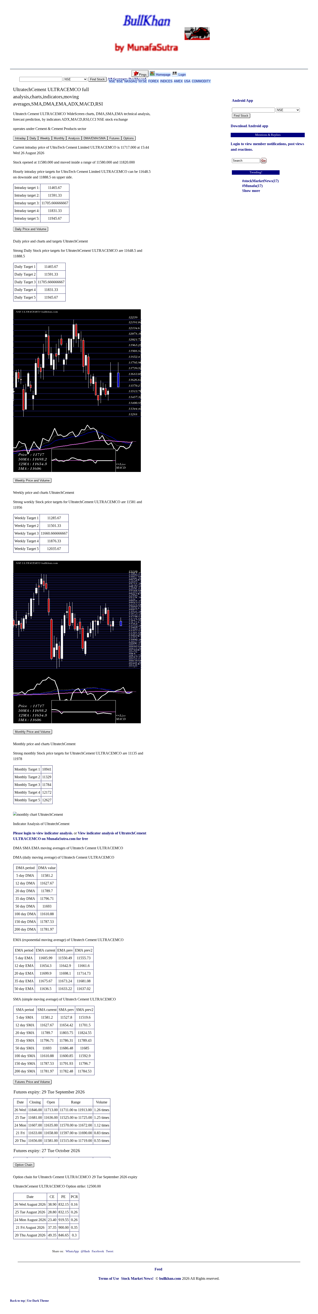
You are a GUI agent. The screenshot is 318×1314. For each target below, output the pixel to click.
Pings (143, 74)
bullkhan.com (170, 1278)
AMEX (178, 81)
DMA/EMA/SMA (95, 138)
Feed (158, 1269)
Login (182, 74)
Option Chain (23, 1165)
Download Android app (249, 126)
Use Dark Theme (38, 1300)
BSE (120, 81)
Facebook (98, 1251)
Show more (251, 191)
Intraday (20, 138)
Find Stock (97, 79)
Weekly (45, 138)
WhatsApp (72, 1251)
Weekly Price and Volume (32, 480)
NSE (112, 81)
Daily (33, 138)
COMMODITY (201, 81)
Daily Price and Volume (30, 229)
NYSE (143, 81)
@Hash (86, 1251)
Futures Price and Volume (32, 1082)
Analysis (74, 138)
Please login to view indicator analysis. (43, 833)
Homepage (162, 74)
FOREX (153, 81)
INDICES (166, 81)
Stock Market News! (137, 1278)
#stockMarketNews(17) (260, 181)
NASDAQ (130, 81)
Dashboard (137, 79)
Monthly (59, 138)
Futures (114, 138)
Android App (242, 100)
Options (128, 138)
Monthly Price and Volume (32, 732)
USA (187, 81)
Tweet (109, 1251)
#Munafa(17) (252, 186)
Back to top (18, 1300)
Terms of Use (109, 1278)
